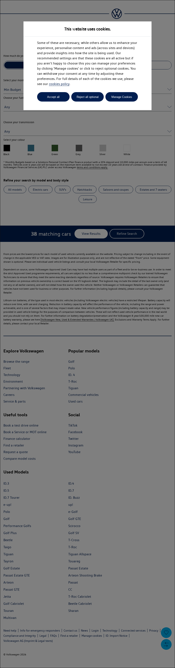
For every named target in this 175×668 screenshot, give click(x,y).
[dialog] (87, 334)
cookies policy (59, 84)
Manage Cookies (121, 97)
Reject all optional (88, 97)
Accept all (53, 97)
